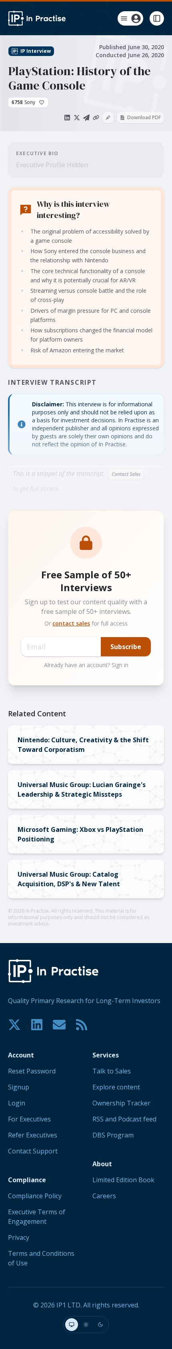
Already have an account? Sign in (86, 665)
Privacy (18, 1237)
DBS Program (113, 1135)
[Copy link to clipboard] (96, 117)
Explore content (116, 1087)
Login (16, 1103)
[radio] (71, 1324)
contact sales (71, 623)
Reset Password (32, 1071)
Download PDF (144, 117)
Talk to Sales (111, 1071)
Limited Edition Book (123, 1179)
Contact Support (33, 1151)
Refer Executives (32, 1135)
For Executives (29, 1119)
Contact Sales (126, 474)
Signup (18, 1087)
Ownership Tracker (121, 1103)
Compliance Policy (35, 1195)
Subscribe (125, 646)
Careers (104, 1195)
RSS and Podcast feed (124, 1119)
